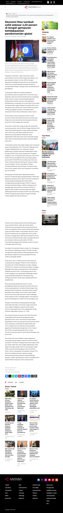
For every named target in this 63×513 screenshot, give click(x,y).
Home (9, 13)
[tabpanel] (50, 220)
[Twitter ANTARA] (51, 1)
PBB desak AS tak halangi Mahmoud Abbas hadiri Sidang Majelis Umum (52, 75)
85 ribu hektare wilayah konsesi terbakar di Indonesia (48, 154)
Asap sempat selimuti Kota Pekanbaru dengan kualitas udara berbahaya (52, 200)
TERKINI (45, 32)
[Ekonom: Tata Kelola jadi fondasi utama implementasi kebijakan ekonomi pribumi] (35, 444)
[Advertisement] (22, 209)
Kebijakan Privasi (51, 490)
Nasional (35, 498)
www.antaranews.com (37, 1)
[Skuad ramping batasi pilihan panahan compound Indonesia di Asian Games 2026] (44, 85)
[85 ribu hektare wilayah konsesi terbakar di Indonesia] (44, 50)
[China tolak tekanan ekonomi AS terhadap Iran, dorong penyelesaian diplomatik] (22, 393)
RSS (47, 503)
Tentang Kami (26, 1)
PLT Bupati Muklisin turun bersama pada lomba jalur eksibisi (51, 40)
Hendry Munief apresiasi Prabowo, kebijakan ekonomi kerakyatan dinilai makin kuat (9, 428)
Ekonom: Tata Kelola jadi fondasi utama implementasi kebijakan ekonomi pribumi (34, 452)
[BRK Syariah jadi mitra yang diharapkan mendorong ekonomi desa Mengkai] (10, 444)
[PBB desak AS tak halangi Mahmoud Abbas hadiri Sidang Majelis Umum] (44, 73)
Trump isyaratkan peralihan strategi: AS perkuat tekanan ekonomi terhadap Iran (22, 427)
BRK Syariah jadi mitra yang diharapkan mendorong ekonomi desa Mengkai (9, 452)
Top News (19, 1)
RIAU (16, 382)
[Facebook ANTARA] (48, 1)
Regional (21, 498)
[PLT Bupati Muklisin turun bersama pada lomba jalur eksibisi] (44, 39)
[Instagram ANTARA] (54, 1)
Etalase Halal (36, 485)
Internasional (23, 487)
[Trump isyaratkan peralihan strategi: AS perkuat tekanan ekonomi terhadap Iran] (22, 418)
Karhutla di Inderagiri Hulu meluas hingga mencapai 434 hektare (51, 189)
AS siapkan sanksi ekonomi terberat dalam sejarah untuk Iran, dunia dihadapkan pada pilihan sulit (35, 403)
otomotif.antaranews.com (23, 3)
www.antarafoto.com (11, 3)
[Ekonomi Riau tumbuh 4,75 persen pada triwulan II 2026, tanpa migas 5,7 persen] (35, 418)
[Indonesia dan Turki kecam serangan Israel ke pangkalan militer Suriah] (44, 110)
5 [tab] (54, 226)
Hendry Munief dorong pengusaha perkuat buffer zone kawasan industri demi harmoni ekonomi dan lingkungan (21, 455)
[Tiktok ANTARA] (51, 2)
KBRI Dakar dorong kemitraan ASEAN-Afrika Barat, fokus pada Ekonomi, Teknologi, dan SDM (9, 404)
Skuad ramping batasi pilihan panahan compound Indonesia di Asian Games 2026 (51, 87)
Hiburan (35, 493)
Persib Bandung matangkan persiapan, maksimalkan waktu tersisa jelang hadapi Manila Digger (52, 62)
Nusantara (8, 498)
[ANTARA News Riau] (33, 7)
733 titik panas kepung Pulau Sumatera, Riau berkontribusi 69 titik (52, 165)
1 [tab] (45, 226)
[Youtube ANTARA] (48, 2)
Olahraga (21, 495)
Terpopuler (13, 1)
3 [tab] (50, 226)
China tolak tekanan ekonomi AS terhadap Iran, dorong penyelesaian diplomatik (21, 403)
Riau (14, 13)
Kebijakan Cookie (51, 493)
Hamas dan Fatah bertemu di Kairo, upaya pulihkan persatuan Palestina (52, 100)
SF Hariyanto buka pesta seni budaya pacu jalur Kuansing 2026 (52, 177)
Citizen (21, 490)
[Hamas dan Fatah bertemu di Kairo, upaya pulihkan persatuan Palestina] (44, 99)
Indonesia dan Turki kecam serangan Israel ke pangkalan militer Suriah (51, 111)
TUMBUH (21, 382)
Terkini (7, 1)
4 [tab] (52, 226)
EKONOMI (10, 382)
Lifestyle (21, 493)
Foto (44, 211)
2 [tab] (47, 226)
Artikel (35, 495)
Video (6, 495)
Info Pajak (35, 487)
